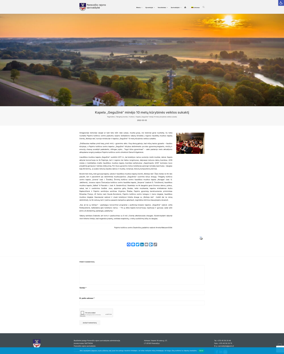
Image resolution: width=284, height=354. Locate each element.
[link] (281, 3)
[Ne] (281, 351)
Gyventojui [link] (149, 7)
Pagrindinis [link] (111, 117)
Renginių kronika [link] (122, 117)
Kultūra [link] (131, 117)
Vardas (82, 288)
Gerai (201, 350)
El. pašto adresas (87, 298)
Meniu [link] (138, 7)
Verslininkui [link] (162, 7)
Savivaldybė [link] (175, 7)
